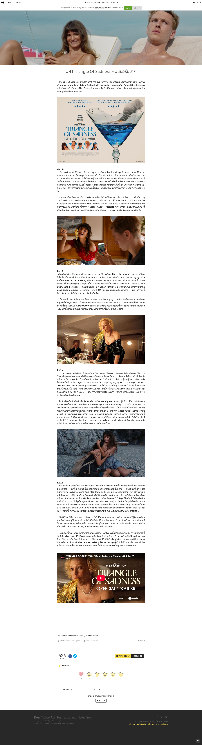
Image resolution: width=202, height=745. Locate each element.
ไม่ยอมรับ (137, 8)
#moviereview (72, 635)
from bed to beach (111, 2)
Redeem (67, 717)
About (74, 717)
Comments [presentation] (67, 690)
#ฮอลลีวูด (89, 635)
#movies (64, 635)
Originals (45, 717)
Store (18, 3)
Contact (82, 717)
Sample (59, 717)
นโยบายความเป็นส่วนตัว (101, 8)
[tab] (67, 689)
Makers (10, 3)
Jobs (89, 717)
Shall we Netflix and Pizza (93, 2)
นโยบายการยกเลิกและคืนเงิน (158, 724)
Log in (102, 701)
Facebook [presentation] (95, 690)
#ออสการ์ (96, 635)
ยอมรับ (127, 8)
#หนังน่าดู (82, 635)
